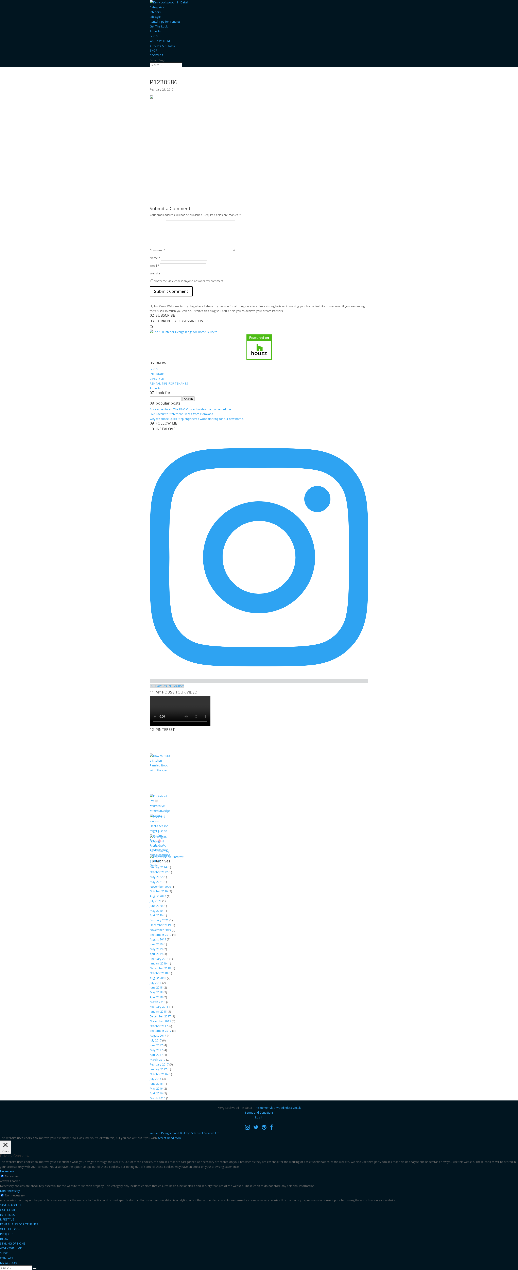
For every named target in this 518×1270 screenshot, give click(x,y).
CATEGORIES (8, 1210)
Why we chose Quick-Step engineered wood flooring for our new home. (197, 419)
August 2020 (158, 896)
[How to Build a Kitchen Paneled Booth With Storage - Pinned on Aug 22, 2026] (160, 770)
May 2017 (156, 1050)
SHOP (153, 50)
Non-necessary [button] (10, 1191)
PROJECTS (7, 1234)
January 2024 (158, 867)
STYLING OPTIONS (162, 45)
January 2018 (158, 1011)
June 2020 (156, 906)
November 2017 (160, 1021)
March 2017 (157, 1059)
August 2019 (158, 939)
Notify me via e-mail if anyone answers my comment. (189, 281)
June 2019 (156, 944)
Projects (155, 31)
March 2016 (157, 1098)
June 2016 (156, 1084)
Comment (157, 250)
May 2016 (156, 1088)
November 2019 (160, 930)
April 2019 (156, 954)
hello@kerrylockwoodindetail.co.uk (278, 1108)
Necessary (12, 1176)
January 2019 (158, 963)
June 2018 (156, 987)
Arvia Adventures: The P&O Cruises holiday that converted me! (190, 409)
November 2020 (160, 886)
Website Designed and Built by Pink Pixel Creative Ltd (184, 1133)
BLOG (154, 36)
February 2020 (159, 920)
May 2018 (156, 992)
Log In (259, 1117)
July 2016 (155, 1079)
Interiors (155, 12)
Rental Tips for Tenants (165, 21)
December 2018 (160, 968)
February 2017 (159, 1064)
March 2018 (157, 1002)
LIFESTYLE (157, 378)
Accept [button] (161, 1138)
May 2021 (156, 882)
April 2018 (156, 997)
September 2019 (160, 935)
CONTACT (156, 55)
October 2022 (159, 872)
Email (154, 266)
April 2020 (156, 915)
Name (155, 258)
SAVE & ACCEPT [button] (10, 1205)
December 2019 (160, 925)
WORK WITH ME (160, 41)
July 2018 (155, 983)
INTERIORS (157, 374)
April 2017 (156, 1055)
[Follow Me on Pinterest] (167, 857)
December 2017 (160, 1016)
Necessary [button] (7, 1171)
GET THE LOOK (10, 1229)
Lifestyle (155, 17)
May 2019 (156, 949)
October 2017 (159, 1026)
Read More (174, 1138)
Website (155, 273)
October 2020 (159, 891)
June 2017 (156, 1045)
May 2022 (156, 877)
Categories (157, 7)
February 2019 (159, 959)
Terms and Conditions (259, 1112)
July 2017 (155, 1040)
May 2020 (156, 911)
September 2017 (160, 1031)
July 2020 (155, 901)
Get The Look (159, 26)
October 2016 (159, 1074)
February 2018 (159, 1007)
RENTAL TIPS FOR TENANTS (169, 383)
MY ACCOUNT (9, 1263)
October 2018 (159, 973)
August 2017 (158, 1035)
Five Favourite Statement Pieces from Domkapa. (182, 414)
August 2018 (158, 978)
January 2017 (158, 1069)
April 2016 (156, 1093)
